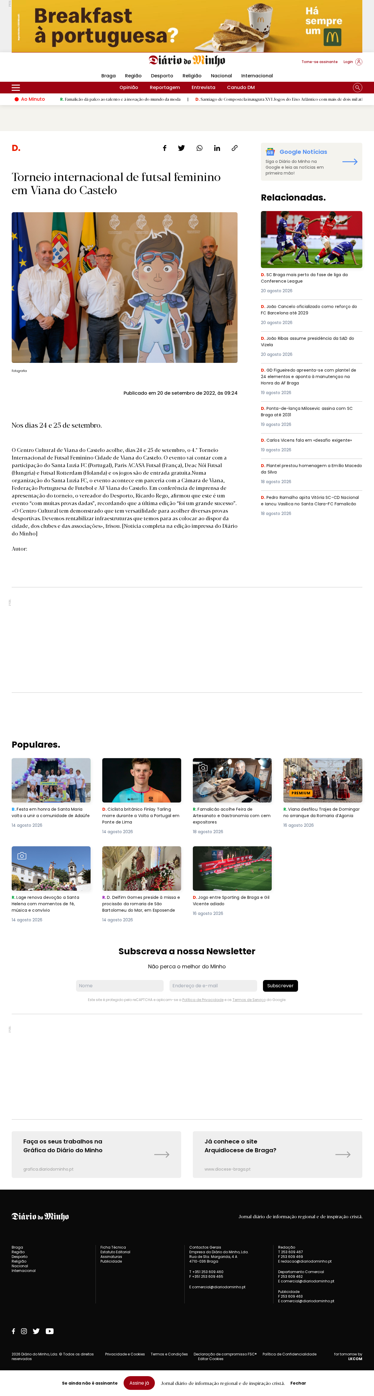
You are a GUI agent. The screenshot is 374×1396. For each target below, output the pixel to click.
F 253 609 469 (290, 1256)
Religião (192, 75)
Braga (108, 75)
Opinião (129, 87)
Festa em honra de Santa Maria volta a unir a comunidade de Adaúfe (49, 768)
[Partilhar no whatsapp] (199, 148)
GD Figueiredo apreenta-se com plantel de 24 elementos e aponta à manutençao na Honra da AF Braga (311, 377)
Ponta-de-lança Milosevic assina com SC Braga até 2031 (310, 412)
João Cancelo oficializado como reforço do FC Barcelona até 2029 (309, 310)
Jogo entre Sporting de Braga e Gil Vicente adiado (230, 853)
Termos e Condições (169, 1354)
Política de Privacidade (203, 999)
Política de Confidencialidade (289, 1354)
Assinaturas (111, 1256)
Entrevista (203, 87)
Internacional (257, 75)
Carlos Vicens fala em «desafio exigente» (310, 440)
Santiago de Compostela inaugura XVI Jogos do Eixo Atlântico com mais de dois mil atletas (238, 99)
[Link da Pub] (187, 26)
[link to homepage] (187, 61)
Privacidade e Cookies (125, 1354)
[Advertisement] (187, 640)
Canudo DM (241, 87)
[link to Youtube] (50, 1331)
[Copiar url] (235, 148)
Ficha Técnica (113, 1247)
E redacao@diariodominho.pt (305, 1261)
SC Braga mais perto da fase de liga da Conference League (307, 218)
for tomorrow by (348, 1356)
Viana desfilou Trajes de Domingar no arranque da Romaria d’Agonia (314, 768)
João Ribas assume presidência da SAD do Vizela (308, 342)
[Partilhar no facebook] (164, 148)
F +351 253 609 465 (206, 1276)
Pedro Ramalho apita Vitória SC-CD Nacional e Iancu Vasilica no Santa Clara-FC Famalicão (310, 504)
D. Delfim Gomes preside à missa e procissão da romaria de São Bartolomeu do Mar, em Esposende (141, 860)
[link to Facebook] (13, 1331)
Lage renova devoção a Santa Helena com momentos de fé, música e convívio (47, 856)
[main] (187, 660)
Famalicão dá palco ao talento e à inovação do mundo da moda (75, 99)
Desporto (162, 75)
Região (133, 75)
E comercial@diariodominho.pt (217, 1286)
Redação (286, 1247)
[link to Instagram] (24, 1331)
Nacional (221, 75)
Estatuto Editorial (115, 1251)
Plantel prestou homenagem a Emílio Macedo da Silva (304, 469)
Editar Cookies (211, 1359)
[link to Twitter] (36, 1331)
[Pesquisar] (357, 87)
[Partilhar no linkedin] (217, 148)
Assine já (139, 1383)
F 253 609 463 (290, 1296)
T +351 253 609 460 (206, 1271)
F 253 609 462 (290, 1276)
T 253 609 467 (290, 1251)
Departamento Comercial (301, 1272)
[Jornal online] (42, 64)
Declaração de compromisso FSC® (225, 1354)
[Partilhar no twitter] (181, 148)
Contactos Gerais (205, 1247)
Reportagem (165, 87)
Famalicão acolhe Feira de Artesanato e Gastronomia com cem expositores (231, 768)
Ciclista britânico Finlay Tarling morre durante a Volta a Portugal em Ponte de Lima (141, 768)
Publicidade (111, 1261)
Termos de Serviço (249, 999)
